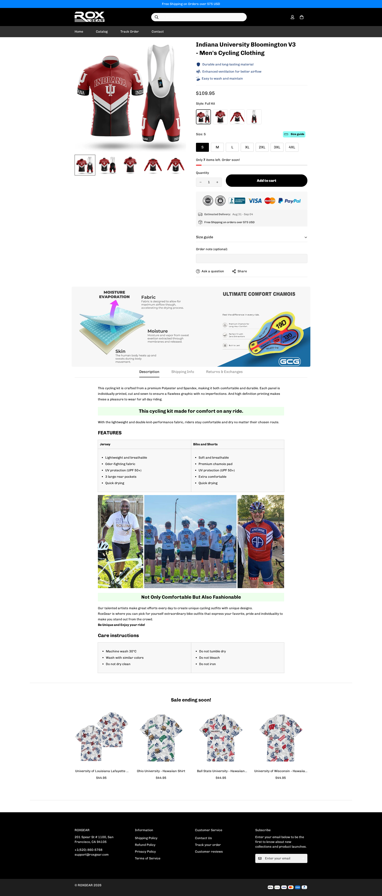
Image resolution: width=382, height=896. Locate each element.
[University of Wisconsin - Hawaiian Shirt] (281, 738)
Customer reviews (209, 851)
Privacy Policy (145, 851)
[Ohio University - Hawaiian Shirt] (161, 738)
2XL (262, 147)
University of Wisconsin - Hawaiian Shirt (280, 771)
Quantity (202, 173)
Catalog (102, 31)
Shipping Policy (146, 838)
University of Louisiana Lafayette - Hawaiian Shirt (101, 771)
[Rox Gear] (89, 17)
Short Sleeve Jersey (220, 116)
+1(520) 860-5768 (88, 850)
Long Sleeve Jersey (237, 116)
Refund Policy (145, 845)
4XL (292, 147)
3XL (277, 147)
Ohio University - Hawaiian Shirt (161, 771)
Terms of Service (147, 858)
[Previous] (60, 737)
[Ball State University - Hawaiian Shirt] (221, 738)
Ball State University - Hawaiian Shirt (221, 771)
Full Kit (203, 116)
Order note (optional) (211, 249)
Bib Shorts (254, 116)
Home (79, 31)
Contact (158, 31)
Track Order (129, 31)
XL (247, 147)
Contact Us (203, 838)
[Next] (321, 737)
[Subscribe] (303, 858)
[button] (301, 17)
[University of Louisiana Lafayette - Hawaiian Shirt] (101, 738)
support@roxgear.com (92, 854)
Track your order (208, 845)
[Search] (156, 17)
